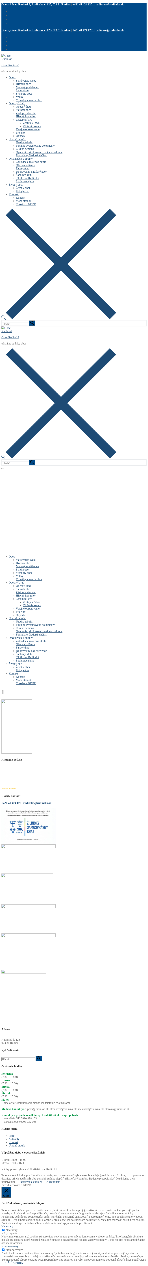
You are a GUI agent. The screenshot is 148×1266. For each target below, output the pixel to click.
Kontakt (13, 1142)
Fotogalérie (7, 470)
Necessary (12, 1230)
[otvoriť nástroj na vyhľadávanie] (58, 318)
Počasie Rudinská (9, 789)
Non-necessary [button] (9, 1246)
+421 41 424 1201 (83, 4)
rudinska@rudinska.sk (110, 4)
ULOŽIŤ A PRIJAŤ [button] (13, 1262)
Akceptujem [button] (53, 1181)
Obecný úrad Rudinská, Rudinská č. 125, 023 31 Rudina (36, 4)
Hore (11, 1135)
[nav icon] (2, 468)
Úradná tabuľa (17, 1145)
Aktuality (14, 1139)
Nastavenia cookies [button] (31, 1181)
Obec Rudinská (10, 65)
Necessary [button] (7, 1226)
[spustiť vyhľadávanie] (32, 323)
